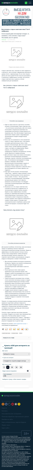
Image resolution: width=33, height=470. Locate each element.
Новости (4, 408)
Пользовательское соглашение (11, 413)
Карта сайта (5, 428)
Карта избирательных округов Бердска (14, 422)
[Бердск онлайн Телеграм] (9, 404)
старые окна (15, 333)
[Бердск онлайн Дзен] (15, 404)
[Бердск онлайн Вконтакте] (6, 404)
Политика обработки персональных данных (15, 416)
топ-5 (20, 333)
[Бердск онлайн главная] (11, 396)
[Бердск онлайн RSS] (19, 404)
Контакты (4, 411)
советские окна (6, 333)
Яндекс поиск (6, 425)
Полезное (4, 39)
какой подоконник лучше (19, 323)
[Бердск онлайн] (10, 3)
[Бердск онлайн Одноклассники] (3, 404)
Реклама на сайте (7, 419)
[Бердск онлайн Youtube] (12, 404)
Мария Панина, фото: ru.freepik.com (13, 41)
